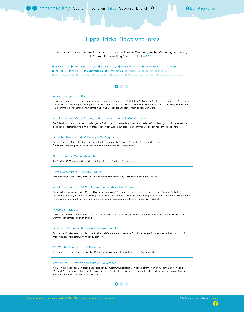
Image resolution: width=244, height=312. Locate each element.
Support (126, 8)
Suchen (79, 8)
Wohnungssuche (35, 297)
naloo (84, 297)
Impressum (110, 297)
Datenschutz (95, 297)
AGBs (77, 297)
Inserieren (97, 8)
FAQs (149, 56)
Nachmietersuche (55, 297)
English (142, 8)
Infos (112, 8)
